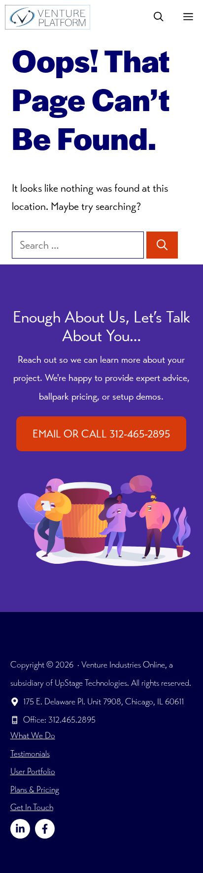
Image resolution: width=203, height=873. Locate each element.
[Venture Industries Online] (47, 17)
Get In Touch (31, 807)
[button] (158, 17)
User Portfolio (32, 771)
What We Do (32, 735)
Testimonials (30, 753)
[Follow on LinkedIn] (20, 829)
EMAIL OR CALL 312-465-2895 (101, 433)
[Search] (162, 245)
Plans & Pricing (34, 789)
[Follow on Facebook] (45, 829)
